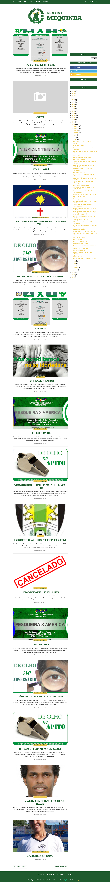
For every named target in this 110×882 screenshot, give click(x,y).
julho (75, 137)
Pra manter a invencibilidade (80, 243)
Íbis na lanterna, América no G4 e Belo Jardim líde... (85, 234)
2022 (73, 98)
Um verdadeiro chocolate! (79, 237)
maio (75, 261)
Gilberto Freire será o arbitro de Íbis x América (83, 253)
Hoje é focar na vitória (79, 196)
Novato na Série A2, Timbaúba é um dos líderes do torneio (40, 276)
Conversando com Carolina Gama (40, 856)
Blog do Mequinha (40, 376)
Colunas (38, 1)
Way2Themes (66, 880)
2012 (73, 120)
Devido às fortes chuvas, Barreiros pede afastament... (83, 166)
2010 (73, 124)
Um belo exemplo (77, 239)
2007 (73, 277)
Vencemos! (40, 117)
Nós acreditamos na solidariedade (40, 381)
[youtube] (90, 2)
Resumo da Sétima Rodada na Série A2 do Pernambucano (83, 191)
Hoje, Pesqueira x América (40, 433)
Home (14, 1)
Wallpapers (45, 1)
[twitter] (88, 2)
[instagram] (85, 2)
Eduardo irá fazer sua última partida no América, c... (83, 182)
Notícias (31, 1)
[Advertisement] (83, 40)
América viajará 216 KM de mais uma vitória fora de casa (40, 696)
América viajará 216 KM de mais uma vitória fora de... (84, 175)
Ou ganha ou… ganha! (40, 169)
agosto (75, 135)
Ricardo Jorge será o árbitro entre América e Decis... (85, 226)
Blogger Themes (80, 880)
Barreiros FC (40, 536)
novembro (76, 128)
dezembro (76, 126)
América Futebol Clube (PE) (40, 61)
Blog (25, 1)
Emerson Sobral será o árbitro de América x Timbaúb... (84, 162)
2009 (73, 272)
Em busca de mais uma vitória (80, 214)
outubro (76, 130)
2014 (73, 115)
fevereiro (76, 267)
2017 (73, 108)
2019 (73, 104)
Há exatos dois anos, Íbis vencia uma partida (84, 246)
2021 (73, 100)
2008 (73, 275)
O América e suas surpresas (80, 241)
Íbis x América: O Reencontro (80, 248)
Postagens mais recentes (20, 867)
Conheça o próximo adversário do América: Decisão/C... (84, 217)
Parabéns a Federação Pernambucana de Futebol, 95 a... (83, 188)
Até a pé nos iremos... (78, 256)
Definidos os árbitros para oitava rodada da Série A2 (40, 749)
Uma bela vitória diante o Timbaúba (40, 65)
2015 (73, 113)
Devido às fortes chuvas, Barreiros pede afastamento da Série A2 (40, 540)
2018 (73, 106)
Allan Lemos (38, 75)
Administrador (38, 391)
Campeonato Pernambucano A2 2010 (40, 217)
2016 (73, 111)
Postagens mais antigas (61, 867)
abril (75, 263)
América (19, 1)
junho (75, 139)
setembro (76, 132)
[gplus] (93, 2)
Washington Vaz (38, 127)
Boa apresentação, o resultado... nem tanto (84, 194)
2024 (73, 93)
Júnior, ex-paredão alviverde (80, 199)
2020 (73, 102)
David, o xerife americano (79, 229)
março (75, 265)
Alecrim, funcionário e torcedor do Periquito (84, 231)
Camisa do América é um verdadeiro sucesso (84, 258)
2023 (73, 95)
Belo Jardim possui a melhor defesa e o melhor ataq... (85, 201)
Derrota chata (40, 328)
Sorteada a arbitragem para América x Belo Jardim (84, 209)
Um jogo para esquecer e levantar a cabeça (84, 212)
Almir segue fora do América (80, 219)
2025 (73, 91)
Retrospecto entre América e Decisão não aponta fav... (84, 222)
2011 (73, 122)
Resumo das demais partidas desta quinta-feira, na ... (84, 148)
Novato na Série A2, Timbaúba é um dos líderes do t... (85, 152)
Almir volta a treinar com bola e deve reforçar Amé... (82, 205)
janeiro (75, 270)
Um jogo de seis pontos (40, 644)
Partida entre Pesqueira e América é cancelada (40, 592)
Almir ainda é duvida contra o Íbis (81, 250)
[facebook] (83, 2)
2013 (73, 117)
